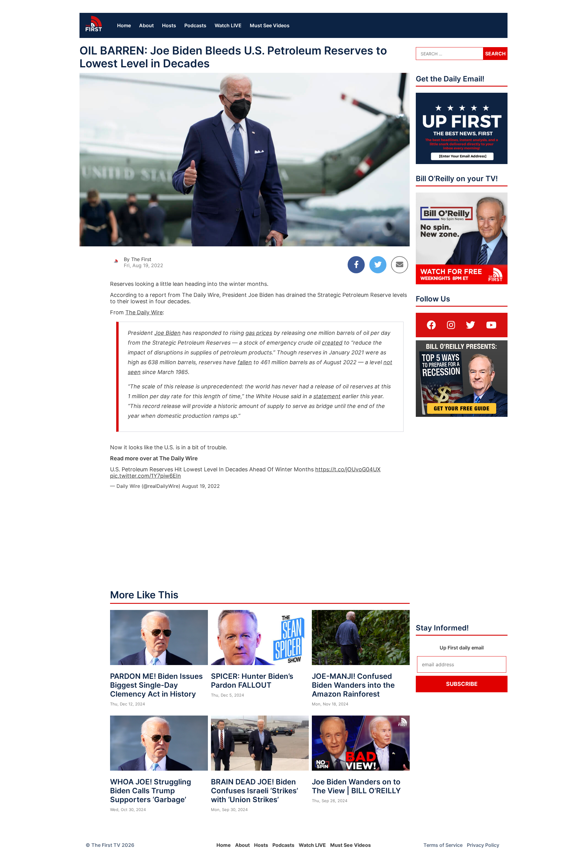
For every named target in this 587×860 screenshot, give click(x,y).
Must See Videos (270, 25)
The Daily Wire (144, 312)
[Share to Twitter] (377, 264)
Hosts (169, 25)
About (146, 25)
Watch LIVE (228, 25)
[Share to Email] (399, 264)
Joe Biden (167, 333)
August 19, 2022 (201, 486)
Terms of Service (443, 845)
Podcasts (195, 25)
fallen (245, 362)
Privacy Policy (483, 845)
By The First (137, 259)
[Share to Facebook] (356, 264)
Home (124, 25)
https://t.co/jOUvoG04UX (348, 469)
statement (327, 396)
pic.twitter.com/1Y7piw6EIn (145, 476)
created (332, 342)
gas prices (259, 333)
